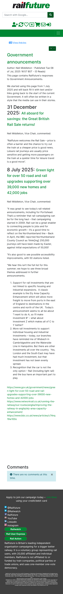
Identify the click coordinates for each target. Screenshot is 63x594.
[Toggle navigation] (58, 33)
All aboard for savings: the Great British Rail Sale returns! (28, 119)
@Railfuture (13, 507)
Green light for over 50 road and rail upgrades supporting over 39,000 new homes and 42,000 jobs (30, 181)
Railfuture (12, 514)
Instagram (12, 525)
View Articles (19, 43)
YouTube (12, 518)
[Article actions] (52, 48)
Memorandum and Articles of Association (28, 578)
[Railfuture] (32, 4)
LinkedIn (12, 521)
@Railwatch (13, 511)
